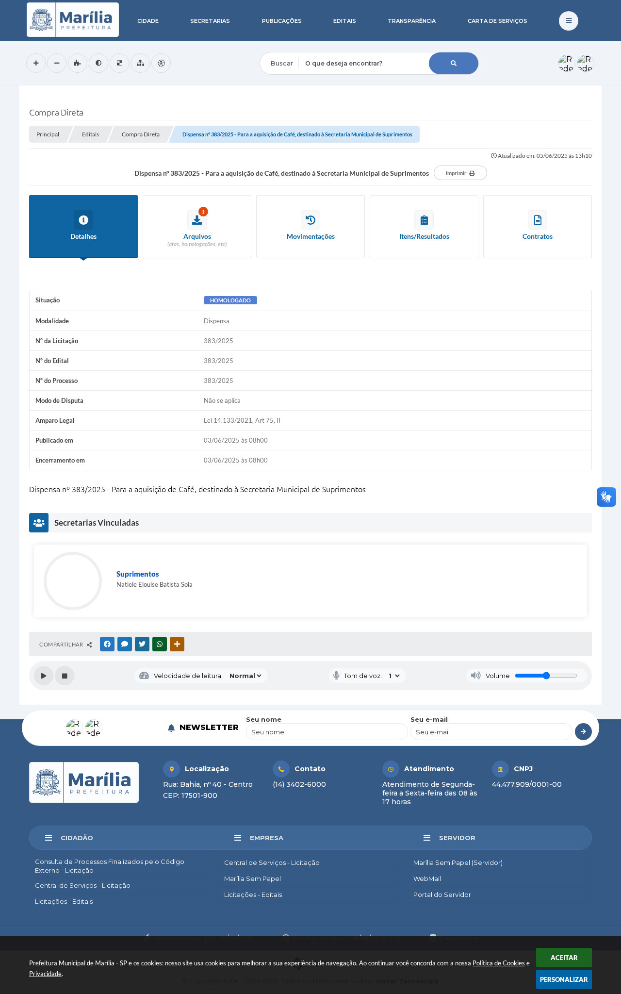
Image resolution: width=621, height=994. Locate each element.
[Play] (43, 675)
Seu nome (263, 719)
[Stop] (64, 675)
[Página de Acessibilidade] (161, 63)
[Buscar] (453, 63)
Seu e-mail (429, 719)
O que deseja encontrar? (299, 46)
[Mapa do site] (140, 63)
